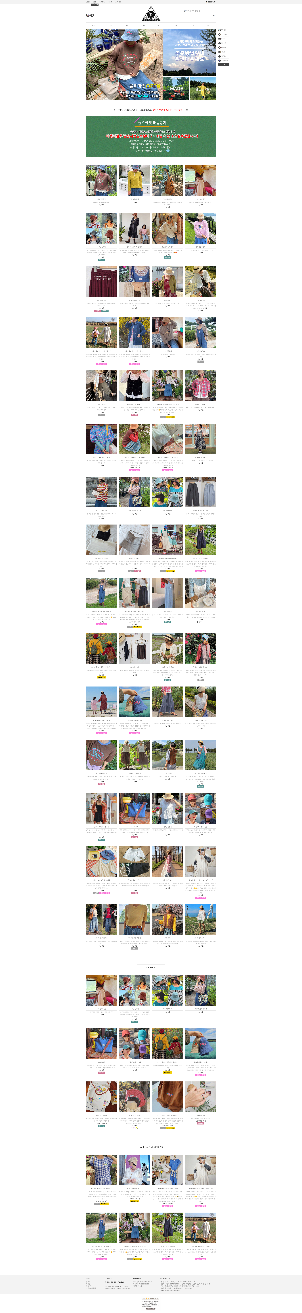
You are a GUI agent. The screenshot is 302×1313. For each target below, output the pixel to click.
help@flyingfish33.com (185, 1288)
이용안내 (88, 1284)
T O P (223, 65)
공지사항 (223, 43)
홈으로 (88, 1282)
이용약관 (88, 1286)
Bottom (143, 25)
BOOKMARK (212, 2)
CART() (102, 2)
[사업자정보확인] (185, 1284)
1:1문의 (223, 39)
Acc (159, 25)
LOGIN (88, 2)
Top (126, 25)
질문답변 (223, 56)
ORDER (109, 2)
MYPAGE (118, 2)
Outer (94, 25)
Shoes (191, 25)
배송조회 (223, 47)
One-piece (111, 25)
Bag (175, 25)
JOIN (94, 2)
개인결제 (223, 52)
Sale (207, 25)
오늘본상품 (224, 61)
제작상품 (223, 30)
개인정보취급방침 (91, 1288)
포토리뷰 (223, 34)
